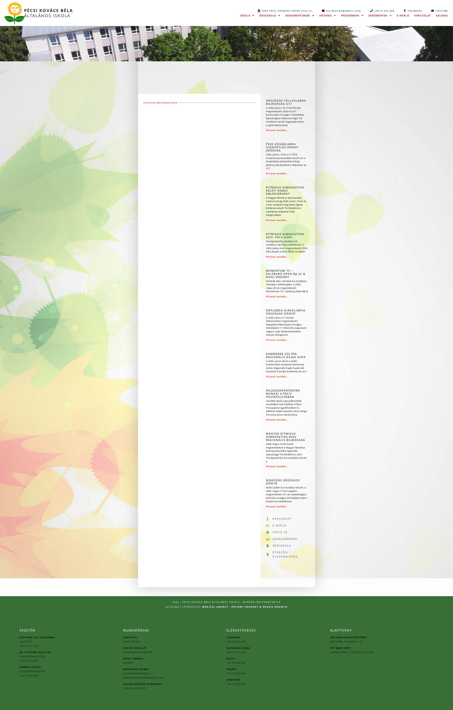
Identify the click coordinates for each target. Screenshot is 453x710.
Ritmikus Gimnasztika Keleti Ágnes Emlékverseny (285, 190)
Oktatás (325, 15)
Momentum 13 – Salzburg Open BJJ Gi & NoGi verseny (285, 274)
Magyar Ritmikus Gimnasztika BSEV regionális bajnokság (285, 437)
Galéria (442, 15)
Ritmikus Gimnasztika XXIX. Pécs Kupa (285, 235)
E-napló (403, 15)
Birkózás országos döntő (283, 481)
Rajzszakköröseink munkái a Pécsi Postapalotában (283, 394)
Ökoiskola (267, 15)
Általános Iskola (48, 12)
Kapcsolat (422, 15)
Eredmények (378, 15)
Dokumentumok (297, 15)
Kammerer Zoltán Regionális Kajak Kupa (286, 355)
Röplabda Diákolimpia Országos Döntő (285, 312)
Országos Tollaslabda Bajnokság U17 (286, 102)
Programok (350, 15)
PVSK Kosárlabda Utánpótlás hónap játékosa (282, 147)
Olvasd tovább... (277, 130)
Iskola (245, 15)
